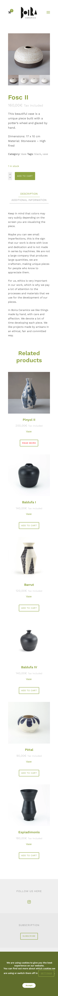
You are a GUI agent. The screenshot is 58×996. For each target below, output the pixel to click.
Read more (29, 443)
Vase (23, 154)
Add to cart (25, 176)
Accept (29, 985)
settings (46, 973)
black (37, 154)
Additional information (29, 200)
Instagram (29, 902)
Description (29, 193)
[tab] (29, 194)
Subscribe (29, 936)
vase (45, 154)
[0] (9, 13)
